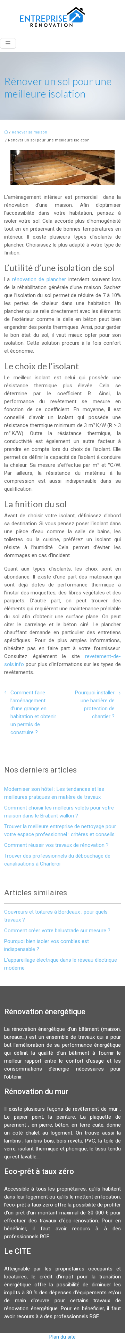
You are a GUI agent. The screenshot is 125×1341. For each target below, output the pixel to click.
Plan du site (62, 1337)
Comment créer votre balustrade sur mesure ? (57, 930)
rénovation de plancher (39, 279)
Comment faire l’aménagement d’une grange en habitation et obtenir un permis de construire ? (33, 713)
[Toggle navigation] (8, 43)
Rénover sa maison (29, 132)
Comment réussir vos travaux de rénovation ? (56, 845)
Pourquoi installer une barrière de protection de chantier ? (95, 705)
